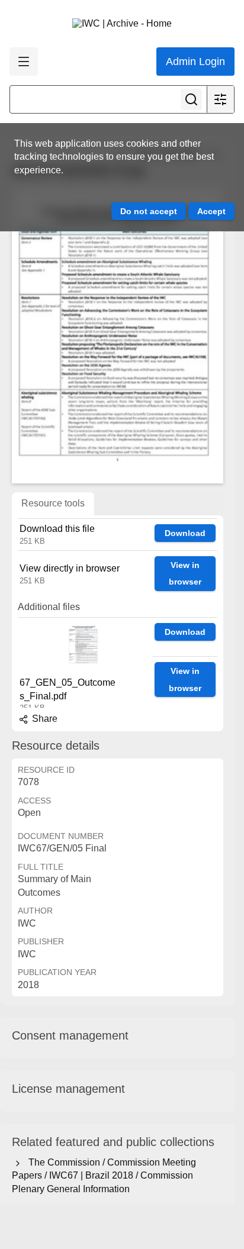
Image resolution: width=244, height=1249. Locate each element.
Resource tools (53, 503)
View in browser (185, 573)
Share (43, 719)
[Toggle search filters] (220, 99)
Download (185, 533)
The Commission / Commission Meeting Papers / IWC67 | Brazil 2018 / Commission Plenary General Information (104, 1175)
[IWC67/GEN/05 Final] (117, 335)
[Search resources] (191, 99)
